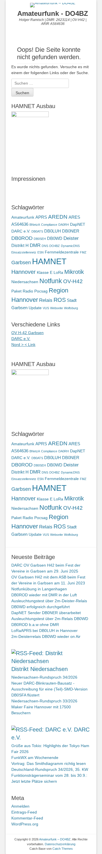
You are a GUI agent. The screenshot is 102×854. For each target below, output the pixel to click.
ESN (40, 252)
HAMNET (49, 261)
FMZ (83, 252)
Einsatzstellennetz (23, 252)
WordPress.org (24, 824)
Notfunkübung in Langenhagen (39, 589)
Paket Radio (22, 291)
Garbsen (21, 262)
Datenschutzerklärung (60, 844)
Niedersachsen (24, 282)
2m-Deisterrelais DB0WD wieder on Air (45, 636)
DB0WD (54, 238)
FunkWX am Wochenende (34, 757)
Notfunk (50, 281)
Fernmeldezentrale (62, 252)
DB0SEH (40, 238)
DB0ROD (22, 238)
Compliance (49, 224)
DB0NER (70, 231)
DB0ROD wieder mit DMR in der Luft (44, 595)
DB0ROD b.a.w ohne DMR (35, 624)
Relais (45, 300)
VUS (46, 308)
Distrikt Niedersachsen (39, 669)
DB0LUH (52, 231)
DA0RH (63, 224)
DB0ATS (37, 231)
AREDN (57, 217)
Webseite (56, 308)
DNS (45, 246)
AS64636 (19, 224)
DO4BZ (54, 246)
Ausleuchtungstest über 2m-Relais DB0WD (49, 618)
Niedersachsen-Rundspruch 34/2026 (44, 677)
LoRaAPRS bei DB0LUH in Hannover (44, 630)
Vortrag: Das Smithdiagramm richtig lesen (48, 763)
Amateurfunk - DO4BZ (52, 13)
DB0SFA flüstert (25, 695)
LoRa (58, 272)
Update (35, 308)
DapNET (77, 224)
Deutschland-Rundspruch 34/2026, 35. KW (49, 769)
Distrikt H (20, 245)
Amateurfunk (22, 217)
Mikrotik (74, 272)
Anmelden (20, 806)
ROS (60, 300)
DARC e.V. (20, 231)
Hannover (23, 272)
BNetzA (34, 224)
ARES (74, 217)
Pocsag (41, 291)
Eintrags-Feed (24, 812)
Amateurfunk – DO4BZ (55, 839)
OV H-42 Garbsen (27, 332)
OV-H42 (73, 281)
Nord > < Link (23, 344)
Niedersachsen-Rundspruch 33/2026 (44, 701)
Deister (71, 238)
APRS (41, 217)
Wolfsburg (71, 308)
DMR (35, 245)
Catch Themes (62, 848)
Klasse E (44, 272)
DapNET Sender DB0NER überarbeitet (46, 612)
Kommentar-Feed (27, 818)
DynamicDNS (70, 246)
